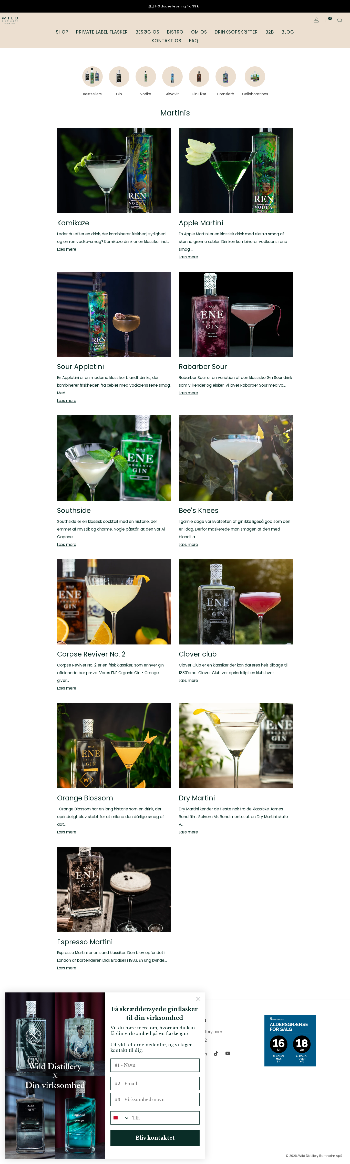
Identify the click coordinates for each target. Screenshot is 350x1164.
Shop (62, 32)
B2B (269, 32)
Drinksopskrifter (236, 32)
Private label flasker (102, 32)
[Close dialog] (198, 998)
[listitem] (175, 6)
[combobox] (120, 1118)
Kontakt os (166, 41)
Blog (288, 32)
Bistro (175, 32)
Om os (199, 32)
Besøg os (147, 32)
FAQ (193, 41)
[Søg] (339, 20)
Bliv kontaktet (155, 1138)
